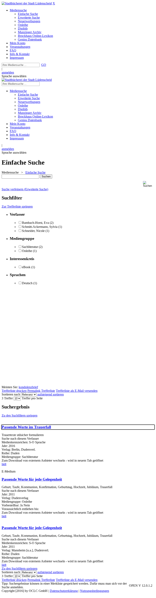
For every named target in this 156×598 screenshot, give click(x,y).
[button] (148, 184)
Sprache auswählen (14, 76)
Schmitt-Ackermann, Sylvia (39, 226)
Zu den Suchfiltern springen (19, 415)
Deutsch (27, 283)
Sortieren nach (11, 394)
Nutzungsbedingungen (94, 591)
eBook (26, 267)
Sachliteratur (30, 247)
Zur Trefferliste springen (17, 206)
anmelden (8, 72)
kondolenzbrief (28, 387)
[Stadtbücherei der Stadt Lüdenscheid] (27, 3)
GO (43, 64)
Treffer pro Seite (32, 398)
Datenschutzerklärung (64, 591)
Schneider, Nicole (34, 231)
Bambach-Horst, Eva (35, 222)
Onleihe (27, 251)
